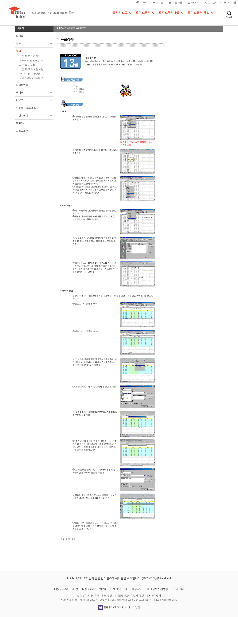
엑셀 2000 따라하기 (29, 56)
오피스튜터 (143, 12)
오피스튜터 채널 (198, 12)
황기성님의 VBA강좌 (30, 73)
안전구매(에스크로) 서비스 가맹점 (121, 607)
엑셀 (18, 51)
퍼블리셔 (21, 123)
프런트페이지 (23, 115)
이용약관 (136, 589)
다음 (73, 539)
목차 (62, 539)
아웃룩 (19, 100)
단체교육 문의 (118, 589)
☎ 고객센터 (154, 595)
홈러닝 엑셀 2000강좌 (31, 60)
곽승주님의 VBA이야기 (31, 78)
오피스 (19, 35)
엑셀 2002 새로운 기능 (31, 69)
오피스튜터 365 (169, 12)
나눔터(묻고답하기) (94, 589)
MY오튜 (194, 2)
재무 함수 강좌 (27, 65)
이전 (68, 539)
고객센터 (178, 589)
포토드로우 (22, 130)
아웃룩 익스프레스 (26, 107)
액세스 (19, 92)
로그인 (159, 2)
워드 (18, 43)
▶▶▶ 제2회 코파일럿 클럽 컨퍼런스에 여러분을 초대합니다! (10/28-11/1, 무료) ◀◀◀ (119, 578)
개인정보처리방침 (158, 589)
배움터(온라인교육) (66, 589)
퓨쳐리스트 (120, 12)
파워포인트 (22, 84)
